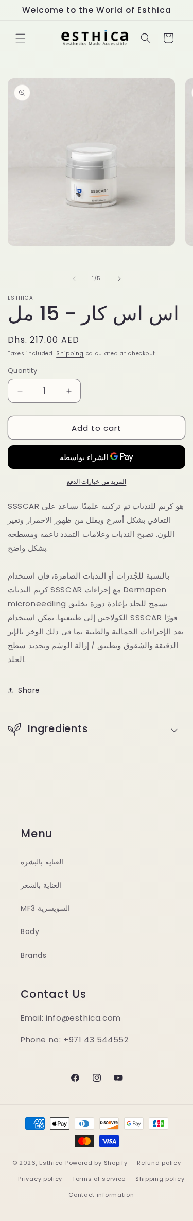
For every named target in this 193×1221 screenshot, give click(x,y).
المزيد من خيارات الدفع (97, 481)
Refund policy (159, 1163)
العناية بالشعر (41, 885)
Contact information (101, 1195)
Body (30, 931)
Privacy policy (40, 1179)
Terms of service (99, 1179)
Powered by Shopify (96, 1163)
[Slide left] (74, 278)
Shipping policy (160, 1179)
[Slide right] (119, 278)
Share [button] (29, 690)
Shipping (70, 354)
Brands (34, 955)
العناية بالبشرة (42, 862)
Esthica (51, 1163)
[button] (20, 38)
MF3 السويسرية (45, 908)
